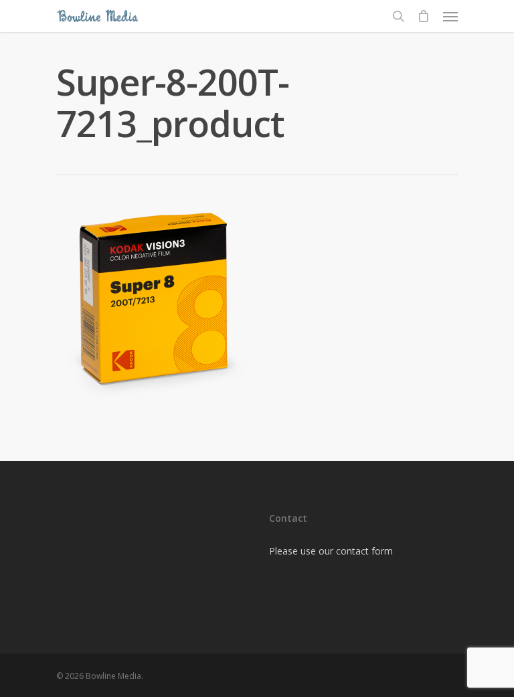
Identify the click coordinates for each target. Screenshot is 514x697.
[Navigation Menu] (450, 16)
